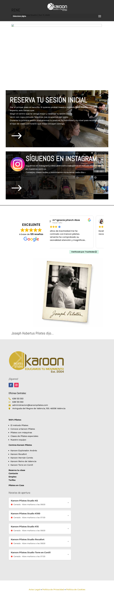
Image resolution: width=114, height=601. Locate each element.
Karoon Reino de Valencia (23, 461)
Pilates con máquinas (21, 432)
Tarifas (12, 480)
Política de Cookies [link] (75, 589)
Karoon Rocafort (19, 454)
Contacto (13, 473)
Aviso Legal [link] (34, 589)
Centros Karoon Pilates (20, 445)
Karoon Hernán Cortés (22, 457)
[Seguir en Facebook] (11, 385)
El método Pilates (19, 425)
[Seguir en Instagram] (16, 385)
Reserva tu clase (17, 470)
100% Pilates (15, 420)
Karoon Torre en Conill (22, 465)
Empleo (12, 476)
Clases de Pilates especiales (24, 436)
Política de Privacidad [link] (53, 589)
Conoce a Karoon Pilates (23, 429)
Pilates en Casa (16, 485)
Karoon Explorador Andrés (24, 450)
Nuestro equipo (18, 439)
